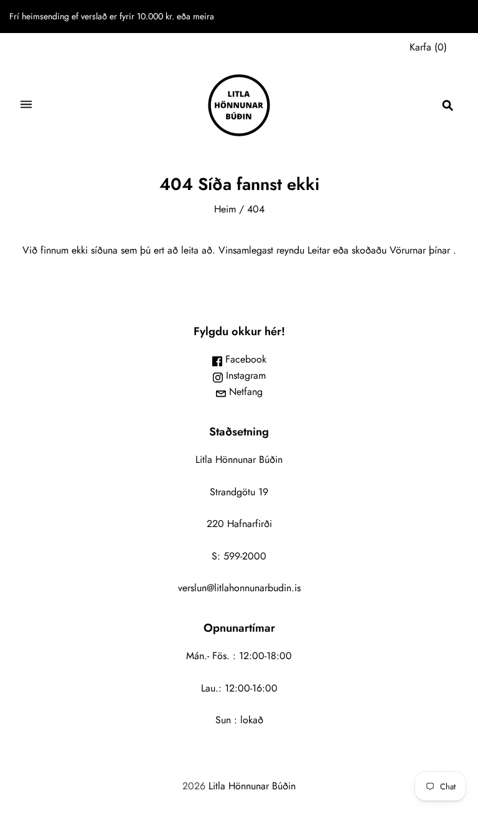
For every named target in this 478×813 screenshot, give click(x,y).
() (428, 47)
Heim (225, 209)
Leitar (318, 250)
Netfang (244, 391)
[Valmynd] (26, 105)
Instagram (244, 375)
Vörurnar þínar (420, 250)
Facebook (244, 359)
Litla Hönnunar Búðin (252, 786)
